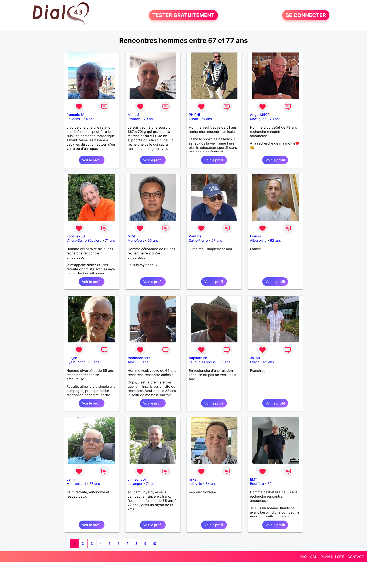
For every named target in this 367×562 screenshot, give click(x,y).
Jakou (255, 358)
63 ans (224, 362)
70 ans (149, 119)
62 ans (275, 240)
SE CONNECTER (306, 15)
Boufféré (257, 483)
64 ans (88, 119)
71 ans (110, 240)
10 (154, 543)
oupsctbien (198, 358)
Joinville (195, 483)
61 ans (207, 119)
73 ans (275, 119)
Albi (131, 362)
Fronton (134, 119)
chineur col (137, 479)
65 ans (153, 240)
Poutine (195, 236)
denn (70, 479)
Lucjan (71, 358)
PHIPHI (194, 114)
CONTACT (355, 557)
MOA (131, 236)
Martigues (258, 119)
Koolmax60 (75, 236)
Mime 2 (133, 114)
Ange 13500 (260, 114)
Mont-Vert (136, 240)
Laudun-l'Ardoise (202, 362)
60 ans (272, 483)
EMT (253, 479)
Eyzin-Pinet (75, 362)
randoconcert (139, 358)
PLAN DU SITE (332, 557)
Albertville (258, 240)
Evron (254, 362)
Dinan (193, 119)
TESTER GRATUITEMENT (183, 15)
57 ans (216, 240)
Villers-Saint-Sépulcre (83, 240)
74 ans (151, 483)
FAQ (303, 557)
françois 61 (75, 114)
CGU (314, 557)
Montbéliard (76, 483)
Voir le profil (91, 160)
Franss (255, 236)
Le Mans (73, 119)
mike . (193, 479)
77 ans (94, 483)
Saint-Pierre (198, 240)
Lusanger (135, 483)
